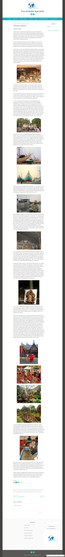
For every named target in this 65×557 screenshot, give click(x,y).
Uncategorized (26, 23)
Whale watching (27, 525)
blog (41, 489)
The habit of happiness (28, 533)
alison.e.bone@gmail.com (49, 528)
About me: (15, 18)
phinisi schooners (37, 490)
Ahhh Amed (26, 527)
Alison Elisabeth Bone (24, 489)
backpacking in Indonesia (35, 489)
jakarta (21, 490)
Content (31, 18)
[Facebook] (31, 14)
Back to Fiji (42, 496)
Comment (39, 512)
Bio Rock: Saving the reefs (28, 538)
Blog (36, 18)
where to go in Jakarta (37, 492)
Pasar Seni (31, 490)
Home (10, 18)
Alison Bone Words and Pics (53, 30)
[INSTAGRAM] (33, 552)
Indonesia (18, 490)
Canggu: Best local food (28, 535)
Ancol (30, 489)
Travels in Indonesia (17, 23)
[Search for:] (52, 522)
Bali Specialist (53, 18)
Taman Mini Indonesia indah (21, 492)
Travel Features (23, 18)
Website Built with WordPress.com (32, 555)
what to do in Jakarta (29, 492)
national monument (26, 490)
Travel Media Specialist (32, 11)
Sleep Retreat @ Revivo (28, 530)
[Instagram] (33, 14)
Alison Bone (18, 489)
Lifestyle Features (44, 18)
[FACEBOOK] (31, 552)
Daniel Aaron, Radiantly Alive (19, 496)
